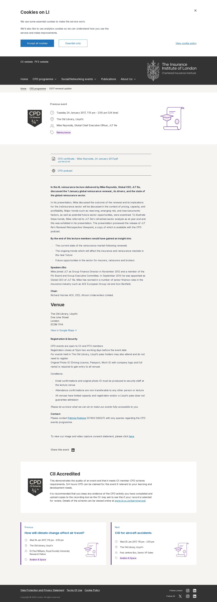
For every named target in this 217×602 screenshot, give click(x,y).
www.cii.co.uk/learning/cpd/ (130, 500)
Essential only (73, 43)
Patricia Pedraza (77, 418)
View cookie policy (186, 43)
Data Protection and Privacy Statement (42, 590)
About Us (126, 79)
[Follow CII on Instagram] (187, 596)
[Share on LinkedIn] (73, 450)
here (131, 436)
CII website (27, 61)
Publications (108, 79)
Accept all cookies (37, 43)
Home (24, 79)
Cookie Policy (92, 590)
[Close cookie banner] (195, 10)
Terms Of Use (74, 590)
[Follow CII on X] (180, 596)
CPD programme (43, 79)
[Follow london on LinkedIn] (194, 590)
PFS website (41, 61)
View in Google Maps (62, 330)
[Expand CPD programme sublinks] (55, 79)
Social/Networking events (77, 79)
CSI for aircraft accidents (133, 533)
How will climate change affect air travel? (54, 533)
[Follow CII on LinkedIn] (194, 596)
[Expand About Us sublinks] (135, 79)
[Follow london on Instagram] (187, 590)
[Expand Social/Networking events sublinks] (95, 79)
